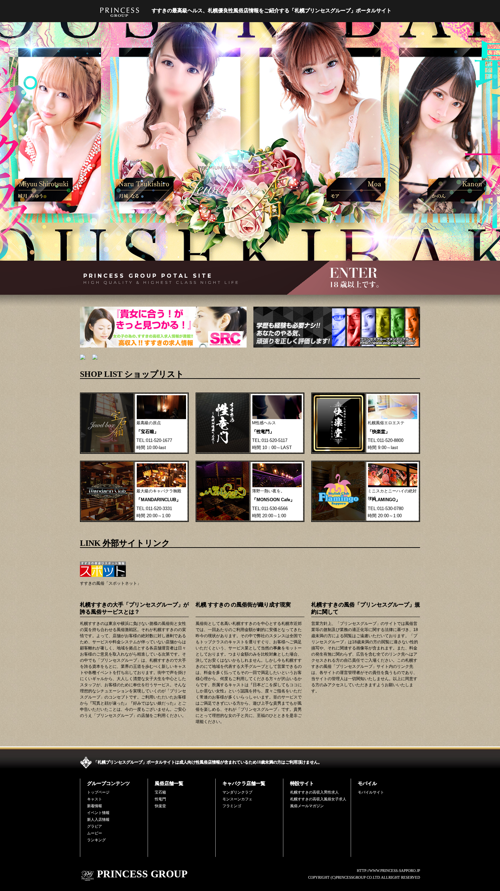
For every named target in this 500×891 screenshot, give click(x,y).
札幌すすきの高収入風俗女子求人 (318, 799)
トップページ (98, 792)
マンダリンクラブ (237, 792)
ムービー (94, 833)
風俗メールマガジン (307, 806)
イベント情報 (98, 813)
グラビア (94, 826)
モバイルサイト (371, 792)
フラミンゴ (231, 806)
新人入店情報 (98, 819)
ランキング (96, 840)
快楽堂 (160, 806)
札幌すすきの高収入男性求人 (314, 792)
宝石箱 (160, 792)
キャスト (94, 799)
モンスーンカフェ (237, 799)
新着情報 (94, 806)
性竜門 (160, 799)
